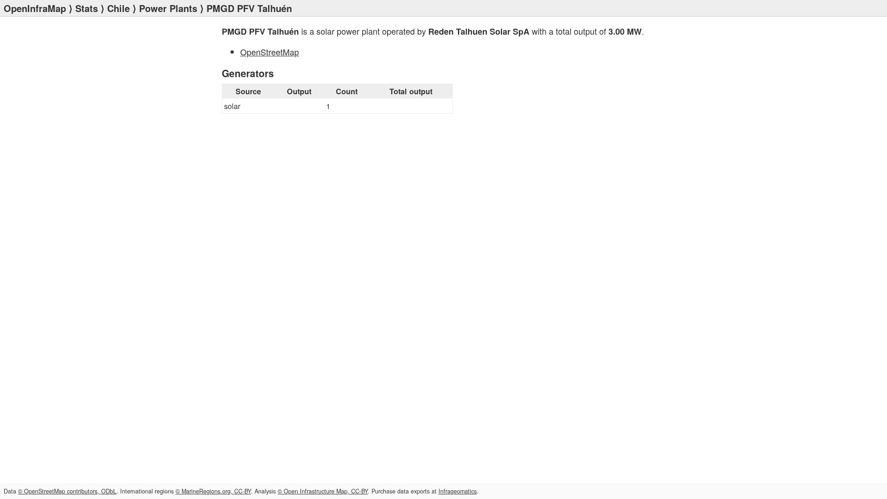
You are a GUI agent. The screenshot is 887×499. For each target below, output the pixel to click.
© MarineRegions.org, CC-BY (213, 491)
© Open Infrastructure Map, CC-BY (323, 491)
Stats (86, 8)
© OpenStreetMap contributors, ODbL (67, 491)
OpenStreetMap (269, 52)
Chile (118, 8)
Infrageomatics (457, 491)
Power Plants (168, 8)
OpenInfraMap (35, 8)
